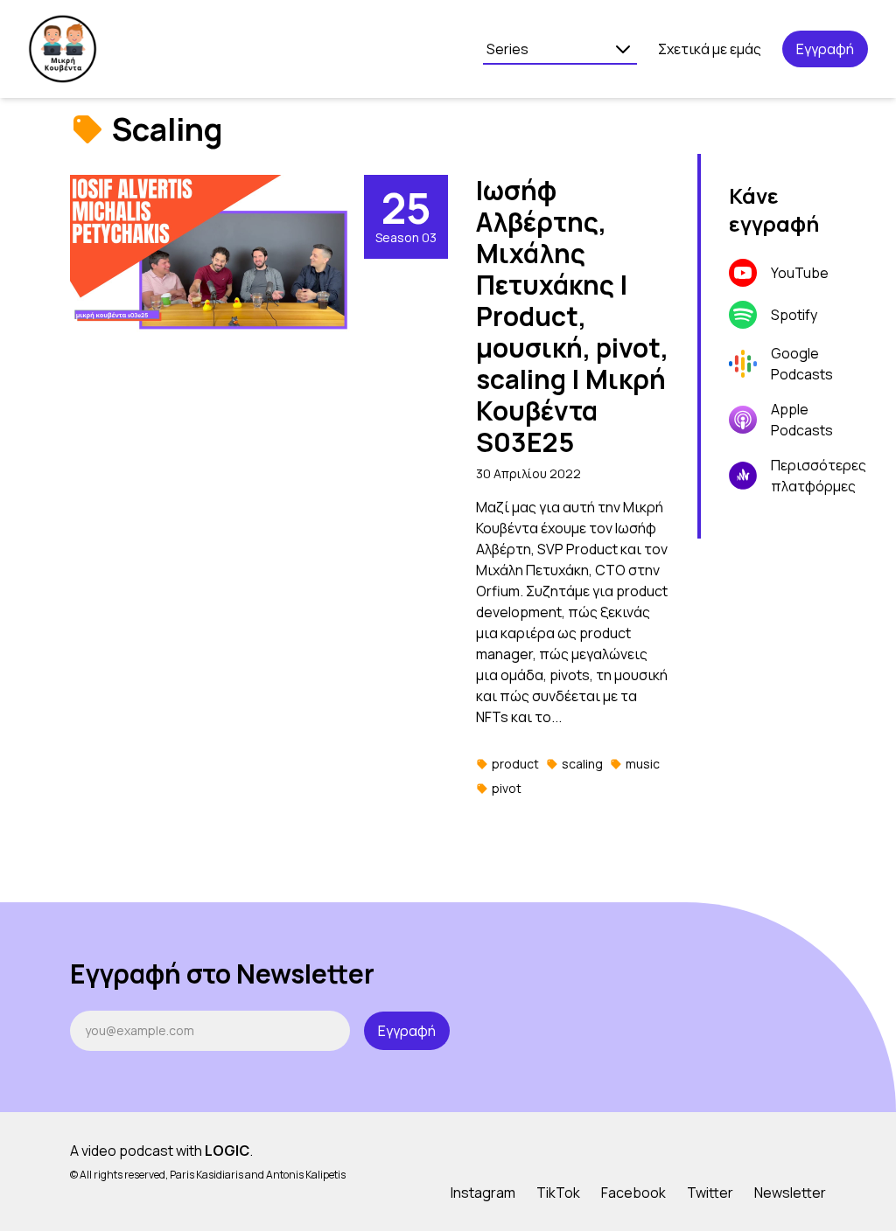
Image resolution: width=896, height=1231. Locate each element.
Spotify (794, 314)
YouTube (800, 272)
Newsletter (790, 1192)
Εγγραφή (825, 49)
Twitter (710, 1192)
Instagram (483, 1192)
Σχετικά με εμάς (709, 49)
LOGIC (227, 1150)
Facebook (633, 1192)
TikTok (558, 1192)
